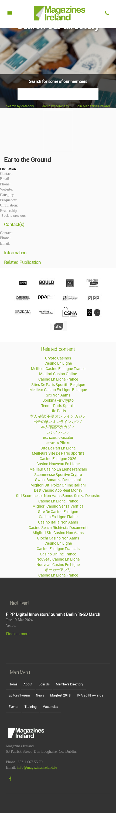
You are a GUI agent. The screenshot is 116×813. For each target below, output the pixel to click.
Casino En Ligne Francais (58, 548)
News (40, 695)
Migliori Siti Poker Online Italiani (58, 485)
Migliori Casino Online (58, 373)
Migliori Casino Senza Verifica (58, 506)
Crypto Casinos (58, 358)
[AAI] (93, 315)
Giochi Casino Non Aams (58, 538)
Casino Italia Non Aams (58, 522)
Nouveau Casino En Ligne (58, 559)
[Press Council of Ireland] (69, 286)
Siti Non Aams (58, 395)
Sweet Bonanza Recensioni (58, 479)
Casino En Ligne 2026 (58, 458)
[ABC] (58, 330)
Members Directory (69, 684)
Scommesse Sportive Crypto (58, 474)
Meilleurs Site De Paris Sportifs (58, 453)
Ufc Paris (58, 410)
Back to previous (13, 215)
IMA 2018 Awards (90, 695)
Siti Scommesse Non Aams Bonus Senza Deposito (58, 495)
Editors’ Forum (19, 695)
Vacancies (50, 706)
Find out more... (19, 633)
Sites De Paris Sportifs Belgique (58, 384)
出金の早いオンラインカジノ (58, 421)
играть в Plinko (58, 442)
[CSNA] (69, 315)
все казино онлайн (58, 437)
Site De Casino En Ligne (58, 511)
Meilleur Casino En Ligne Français (58, 469)
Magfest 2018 (60, 695)
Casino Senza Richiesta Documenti (58, 527)
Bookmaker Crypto (58, 400)
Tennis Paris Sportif (58, 405)
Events (13, 706)
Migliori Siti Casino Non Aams (58, 532)
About (27, 684)
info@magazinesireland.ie (37, 767)
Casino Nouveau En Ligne (58, 463)
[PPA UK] (46, 301)
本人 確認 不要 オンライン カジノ (58, 416)
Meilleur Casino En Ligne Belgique (58, 389)
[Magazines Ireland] (58, 26)
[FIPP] (93, 301)
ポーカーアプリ (58, 569)
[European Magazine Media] (69, 301)
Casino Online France (58, 554)
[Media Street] (93, 286)
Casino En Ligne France (58, 379)
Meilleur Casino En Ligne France (58, 368)
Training (31, 706)
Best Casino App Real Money (58, 490)
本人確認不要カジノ (58, 426)
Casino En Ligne (58, 363)
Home (13, 684)
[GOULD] (46, 286)
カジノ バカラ (58, 432)
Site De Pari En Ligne (58, 448)
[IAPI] (22, 286)
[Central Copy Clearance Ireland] (46, 315)
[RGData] (22, 315)
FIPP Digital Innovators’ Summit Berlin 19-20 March (53, 614)
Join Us (44, 684)
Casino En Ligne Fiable (58, 516)
